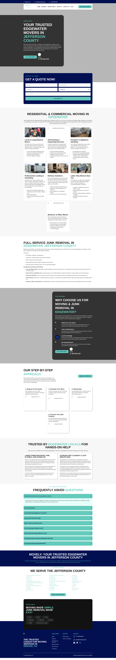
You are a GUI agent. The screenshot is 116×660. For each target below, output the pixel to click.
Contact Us (66, 6)
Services (43, 6)
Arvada (34, 575)
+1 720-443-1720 (43, 59)
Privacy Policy (66, 636)
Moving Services (55, 644)
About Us (59, 6)
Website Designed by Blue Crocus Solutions (82, 655)
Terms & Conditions (67, 638)
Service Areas (52, 6)
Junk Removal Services (55, 641)
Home (38, 6)
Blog (72, 6)
